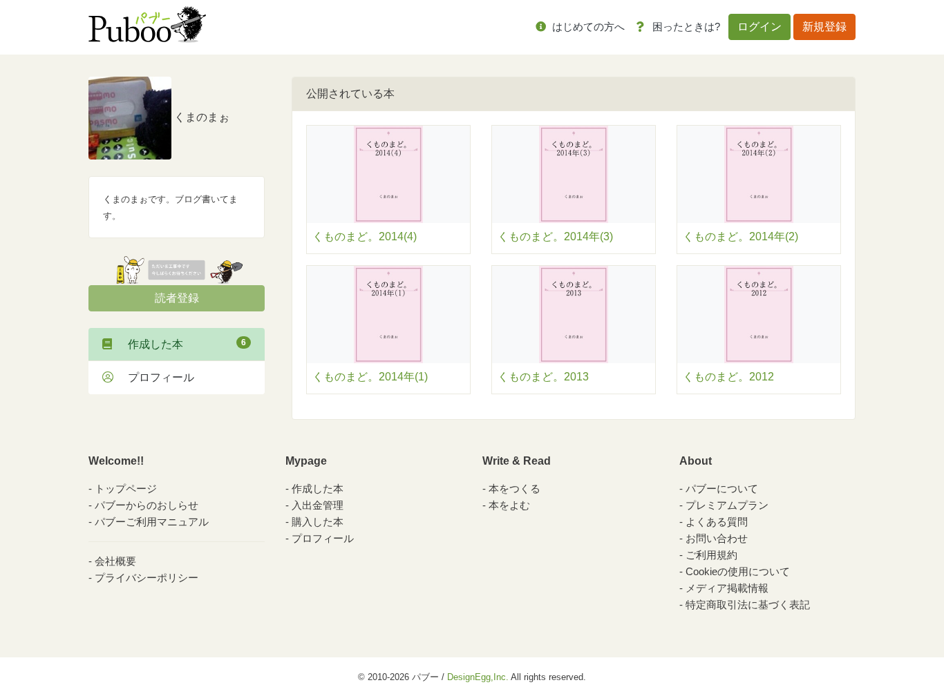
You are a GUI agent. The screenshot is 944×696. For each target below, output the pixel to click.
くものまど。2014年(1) (370, 377)
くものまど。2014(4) (364, 236)
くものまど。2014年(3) (555, 236)
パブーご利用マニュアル (152, 522)
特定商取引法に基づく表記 (748, 604)
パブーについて (722, 488)
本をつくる (514, 488)
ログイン (759, 26)
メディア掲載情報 (727, 588)
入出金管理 (317, 505)
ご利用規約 (711, 555)
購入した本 (317, 522)
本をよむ (509, 505)
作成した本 (181, 344)
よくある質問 (717, 522)
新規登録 (824, 26)
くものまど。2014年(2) (740, 236)
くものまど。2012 (728, 377)
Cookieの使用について (738, 571)
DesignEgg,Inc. (478, 677)
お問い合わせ (717, 538)
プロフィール (155, 377)
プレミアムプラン (727, 505)
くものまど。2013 (543, 377)
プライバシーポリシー (146, 577)
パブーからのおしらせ (146, 505)
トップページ (126, 488)
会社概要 (115, 561)
